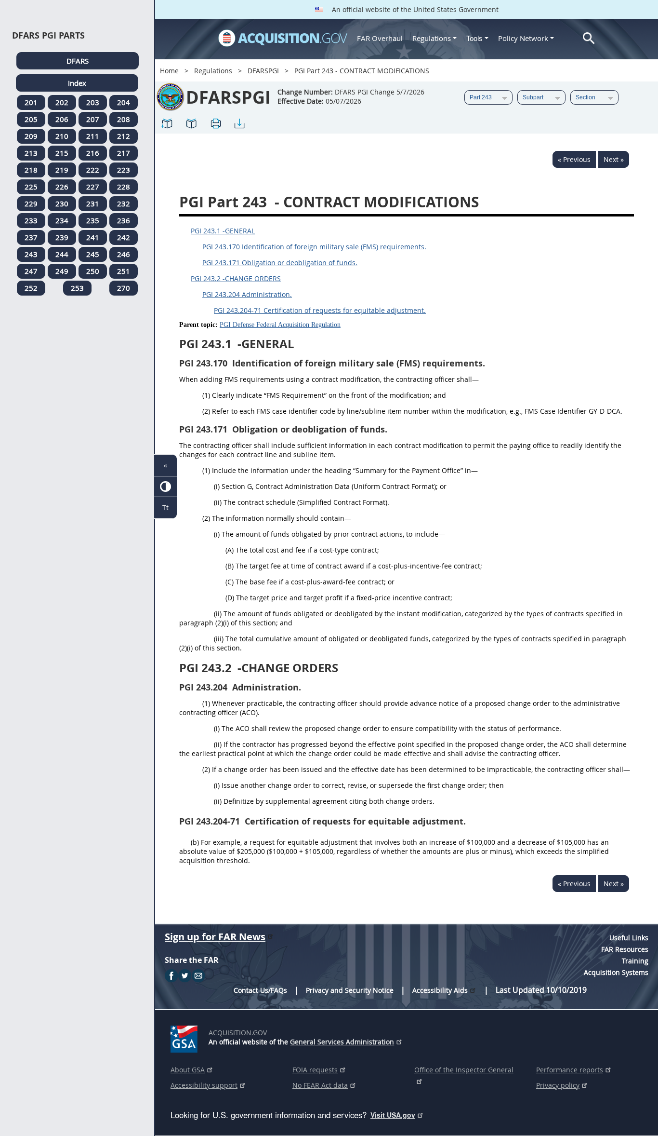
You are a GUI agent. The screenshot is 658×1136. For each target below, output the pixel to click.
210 (61, 136)
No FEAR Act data (320, 1085)
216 (92, 153)
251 (123, 271)
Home (169, 70)
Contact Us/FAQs (260, 990)
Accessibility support (204, 1085)
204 (123, 102)
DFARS (77, 61)
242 (123, 237)
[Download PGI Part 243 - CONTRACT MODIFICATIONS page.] (239, 123)
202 (61, 102)
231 (92, 203)
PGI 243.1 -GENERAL (223, 230)
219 (61, 170)
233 (31, 220)
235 (92, 220)
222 (92, 170)
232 (123, 203)
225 (31, 186)
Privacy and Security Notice (350, 990)
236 (123, 220)
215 (61, 153)
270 (123, 288)
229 (31, 203)
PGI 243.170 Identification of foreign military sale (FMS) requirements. (314, 246)
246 (123, 254)
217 (123, 153)
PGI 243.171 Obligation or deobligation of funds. (279, 262)
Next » (614, 159)
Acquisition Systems (616, 972)
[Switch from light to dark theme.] (165, 486)
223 (123, 170)
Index (77, 83)
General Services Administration (342, 1041)
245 (92, 254)
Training (635, 960)
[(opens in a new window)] (186, 1037)
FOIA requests (315, 1069)
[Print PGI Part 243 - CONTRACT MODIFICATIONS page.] (215, 123)
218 (31, 170)
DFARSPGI (263, 70)
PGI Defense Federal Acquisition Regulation (280, 324)
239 (61, 237)
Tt (165, 507)
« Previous (574, 159)
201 (31, 102)
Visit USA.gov (392, 1114)
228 (123, 186)
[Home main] (282, 38)
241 (92, 237)
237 (31, 237)
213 (31, 153)
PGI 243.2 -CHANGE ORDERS (236, 278)
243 (31, 254)
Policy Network (523, 38)
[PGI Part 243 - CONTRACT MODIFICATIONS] (167, 123)
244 (61, 254)
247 (31, 271)
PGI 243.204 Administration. (247, 294)
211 (92, 136)
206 (61, 119)
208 (123, 119)
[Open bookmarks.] (191, 123)
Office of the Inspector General (463, 1069)
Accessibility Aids (440, 990)
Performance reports (569, 1069)
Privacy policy (557, 1085)
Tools (475, 38)
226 (61, 186)
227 (92, 186)
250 (92, 271)
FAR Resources (624, 949)
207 (92, 119)
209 (31, 136)
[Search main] (589, 38)
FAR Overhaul (380, 38)
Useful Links (628, 937)
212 (123, 136)
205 (31, 119)
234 (61, 220)
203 (92, 102)
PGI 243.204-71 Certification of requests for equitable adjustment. (320, 310)
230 (61, 203)
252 (31, 288)
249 (61, 271)
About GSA (188, 1069)
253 (77, 288)
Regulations (431, 38)
